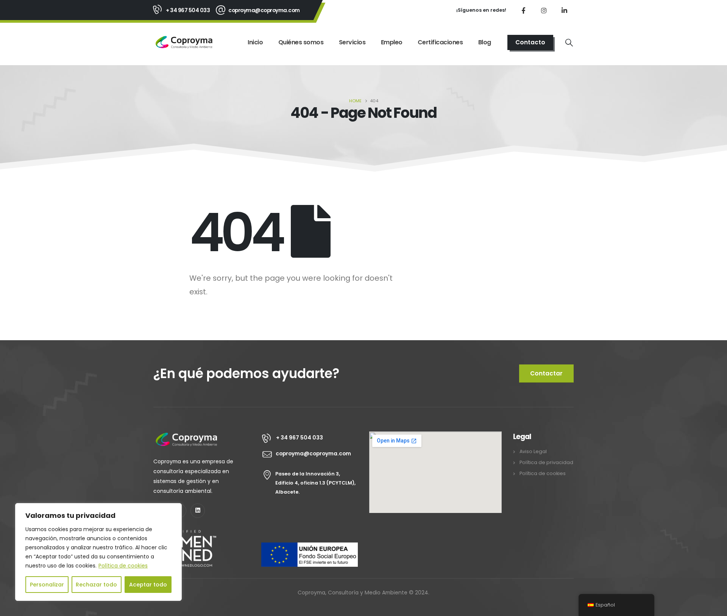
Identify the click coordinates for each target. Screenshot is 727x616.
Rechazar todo (96, 584)
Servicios (352, 42)
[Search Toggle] (569, 42)
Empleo (392, 42)
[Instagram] (544, 10)
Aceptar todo (148, 584)
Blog (484, 42)
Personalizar (47, 584)
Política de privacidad (546, 462)
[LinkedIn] (564, 10)
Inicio (255, 42)
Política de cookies (123, 565)
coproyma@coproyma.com (264, 10)
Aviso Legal (533, 451)
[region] (98, 552)
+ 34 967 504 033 (188, 10)
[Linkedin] (197, 510)
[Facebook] (523, 10)
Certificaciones (440, 42)
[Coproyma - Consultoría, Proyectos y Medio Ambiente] (184, 42)
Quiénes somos (301, 42)
